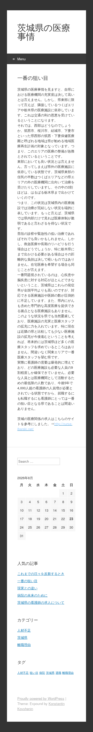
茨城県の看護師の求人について (40, 602)
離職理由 (24, 644)
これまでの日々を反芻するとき (40, 573)
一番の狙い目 (27, 580)
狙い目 (34, 673)
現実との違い (27, 587)
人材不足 (24, 630)
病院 (42, 673)
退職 (58, 673)
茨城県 (22, 637)
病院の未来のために (32, 595)
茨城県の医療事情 (43, 32)
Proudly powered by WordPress (40, 698)
